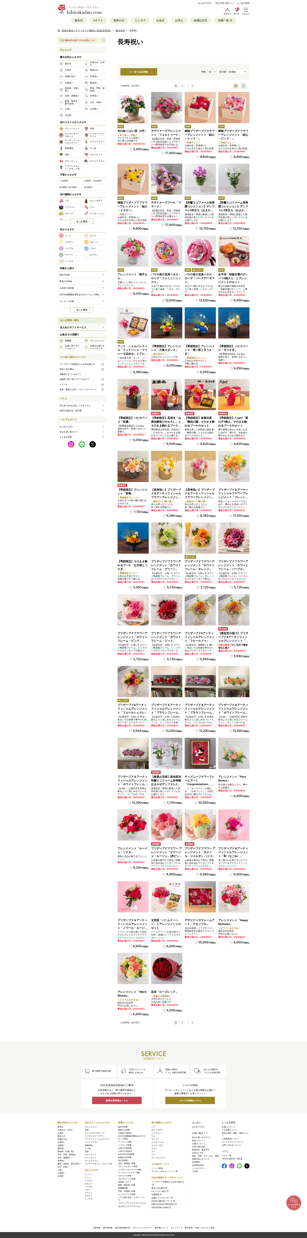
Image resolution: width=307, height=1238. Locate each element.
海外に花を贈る (66, 369)
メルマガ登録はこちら (190, 1100)
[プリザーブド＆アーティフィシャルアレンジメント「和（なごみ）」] (233, 825)
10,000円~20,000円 (68, 187)
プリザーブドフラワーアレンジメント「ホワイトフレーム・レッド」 (166, 637)
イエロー (89, 1181)
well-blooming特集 (126, 1154)
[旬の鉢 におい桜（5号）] (133, 107)
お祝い (60, 1170)
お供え (179, 20)
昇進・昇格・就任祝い (67, 1154)
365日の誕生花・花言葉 (70, 410)
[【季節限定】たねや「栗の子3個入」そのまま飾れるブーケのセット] (233, 394)
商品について (198, 1141)
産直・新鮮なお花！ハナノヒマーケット (78, 389)
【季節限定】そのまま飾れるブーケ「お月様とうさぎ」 (132, 565)
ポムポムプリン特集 (126, 1179)
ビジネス (140, 20)
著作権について (161, 1228)
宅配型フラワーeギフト (70, 374)
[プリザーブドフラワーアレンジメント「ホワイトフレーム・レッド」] (166, 609)
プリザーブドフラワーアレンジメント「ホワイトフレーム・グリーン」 (166, 565)
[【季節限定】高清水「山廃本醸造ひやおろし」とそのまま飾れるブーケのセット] (166, 394)
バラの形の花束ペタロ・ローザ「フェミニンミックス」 (166, 278)
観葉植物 (89, 1145)
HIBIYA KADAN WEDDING (162, 1204)
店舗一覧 (223, 20)
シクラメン (156, 1133)
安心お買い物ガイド (224, 3)
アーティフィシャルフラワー (97, 1139)
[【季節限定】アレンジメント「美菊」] (133, 466)
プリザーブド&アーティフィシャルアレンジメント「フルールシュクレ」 (132, 708)
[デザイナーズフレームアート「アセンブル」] (200, 896)
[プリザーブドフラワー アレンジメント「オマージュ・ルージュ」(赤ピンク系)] (166, 825)
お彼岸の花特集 (125, 1133)
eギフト (98, 20)
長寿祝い (61, 1161)
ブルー (88, 1190)
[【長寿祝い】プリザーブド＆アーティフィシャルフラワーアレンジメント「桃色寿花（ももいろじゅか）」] (200, 466)
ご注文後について (229, 1130)
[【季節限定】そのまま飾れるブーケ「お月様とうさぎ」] (133, 538)
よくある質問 (243, 3)
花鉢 (87, 1151)
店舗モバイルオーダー (161, 1198)
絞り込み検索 (141, 72)
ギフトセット (90, 1158)
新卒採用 (189, 1228)
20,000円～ (89, 187)
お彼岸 (60, 1133)
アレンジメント (91, 1127)
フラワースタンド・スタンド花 (98, 1164)
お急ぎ (160, 20)
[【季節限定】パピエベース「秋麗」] (133, 394)
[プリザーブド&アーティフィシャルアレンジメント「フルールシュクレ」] (133, 681)
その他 (195, 1171)
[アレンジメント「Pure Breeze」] (233, 753)
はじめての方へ (205, 3)
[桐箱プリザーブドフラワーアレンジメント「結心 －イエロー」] (133, 179)
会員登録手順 (198, 1165)
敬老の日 (119, 20)
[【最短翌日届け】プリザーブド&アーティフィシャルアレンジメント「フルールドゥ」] (233, 609)
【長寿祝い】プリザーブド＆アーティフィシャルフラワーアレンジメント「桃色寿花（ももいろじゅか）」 (200, 497)
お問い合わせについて (231, 1145)
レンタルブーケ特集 (126, 1194)
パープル (89, 1187)
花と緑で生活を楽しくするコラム (75, 405)
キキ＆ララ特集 (125, 1176)
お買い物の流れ (198, 1147)
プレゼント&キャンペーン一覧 (164, 1171)
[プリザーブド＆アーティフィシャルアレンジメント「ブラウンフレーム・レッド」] (166, 681)
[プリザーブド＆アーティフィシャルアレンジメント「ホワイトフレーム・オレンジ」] (233, 681)
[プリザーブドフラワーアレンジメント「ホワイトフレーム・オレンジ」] (200, 538)
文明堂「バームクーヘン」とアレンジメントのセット (166, 924)
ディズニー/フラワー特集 (129, 1173)
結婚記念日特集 (125, 1157)
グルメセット (90, 1154)
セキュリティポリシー (142, 1228)
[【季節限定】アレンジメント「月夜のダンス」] (166, 322)
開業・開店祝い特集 (126, 1185)
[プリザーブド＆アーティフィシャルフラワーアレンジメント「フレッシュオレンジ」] (233, 466)
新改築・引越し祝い (66, 1151)
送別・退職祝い (64, 1158)
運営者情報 (108, 1228)
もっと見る (81, 221)
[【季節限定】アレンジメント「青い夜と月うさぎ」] (200, 322)
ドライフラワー (91, 1142)
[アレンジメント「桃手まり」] (133, 251)
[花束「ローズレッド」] (166, 968)
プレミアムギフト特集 (127, 1166)
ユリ (153, 1154)
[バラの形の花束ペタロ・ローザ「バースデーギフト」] (200, 251)
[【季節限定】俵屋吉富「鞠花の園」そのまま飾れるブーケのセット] (200, 394)
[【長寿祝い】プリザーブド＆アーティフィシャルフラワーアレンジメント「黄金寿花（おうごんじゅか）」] (166, 466)
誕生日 (79, 20)
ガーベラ (155, 1139)
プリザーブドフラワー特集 (129, 1170)
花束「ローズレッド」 (164, 991)
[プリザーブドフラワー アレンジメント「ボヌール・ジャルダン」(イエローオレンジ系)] (200, 825)
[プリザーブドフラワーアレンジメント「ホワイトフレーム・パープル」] (233, 538)
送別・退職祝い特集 (126, 1163)
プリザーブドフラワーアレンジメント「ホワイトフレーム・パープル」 (233, 565)
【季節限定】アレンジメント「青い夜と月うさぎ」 (200, 350)
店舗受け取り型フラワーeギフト (74, 379)
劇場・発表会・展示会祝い (69, 1164)
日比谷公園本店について (162, 1201)
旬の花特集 (123, 1160)
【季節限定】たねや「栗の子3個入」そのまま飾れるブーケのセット (233, 421)
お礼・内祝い (63, 1167)
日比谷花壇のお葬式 (160, 1207)
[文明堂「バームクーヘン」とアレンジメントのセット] (166, 896)
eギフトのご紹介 (158, 1191)
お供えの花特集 (125, 1148)
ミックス (89, 1199)
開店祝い (61, 1148)
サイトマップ (176, 1228)
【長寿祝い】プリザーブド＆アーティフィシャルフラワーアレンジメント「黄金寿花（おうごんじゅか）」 (166, 497)
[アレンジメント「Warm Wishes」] (133, 968)
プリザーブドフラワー (94, 1136)
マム (153, 1136)
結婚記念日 (200, 20)
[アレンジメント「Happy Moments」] (233, 896)
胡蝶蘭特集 (123, 1188)
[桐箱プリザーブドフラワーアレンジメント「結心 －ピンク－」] (233, 107)
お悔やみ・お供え (65, 1130)
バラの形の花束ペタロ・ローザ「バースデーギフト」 (200, 278)
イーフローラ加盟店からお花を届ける (77, 364)
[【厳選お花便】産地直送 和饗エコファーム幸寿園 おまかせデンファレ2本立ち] (166, 753)
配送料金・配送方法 (200, 1150)
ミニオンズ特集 (125, 1145)
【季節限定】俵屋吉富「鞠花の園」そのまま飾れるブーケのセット (200, 421)
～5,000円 (63, 181)
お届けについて (198, 1144)
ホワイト (89, 1196)
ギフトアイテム (91, 1161)
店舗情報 (155, 1194)
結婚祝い (61, 1145)
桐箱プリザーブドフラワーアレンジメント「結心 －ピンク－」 (233, 134)
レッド (88, 1174)
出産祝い (61, 1142)
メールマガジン (198, 1168)
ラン (153, 1151)
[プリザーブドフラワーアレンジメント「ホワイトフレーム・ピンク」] (133, 609)
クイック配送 (157, 1168)
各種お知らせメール (200, 1159)
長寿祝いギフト (125, 1182)
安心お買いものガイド (201, 1137)
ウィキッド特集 (125, 1142)
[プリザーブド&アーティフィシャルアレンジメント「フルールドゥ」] (200, 609)
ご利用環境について (230, 1139)
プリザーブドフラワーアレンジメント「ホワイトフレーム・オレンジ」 (200, 565)
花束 (87, 1130)
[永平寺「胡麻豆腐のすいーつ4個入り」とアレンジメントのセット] (233, 251)
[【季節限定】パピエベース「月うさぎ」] (233, 322)
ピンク (88, 1177)
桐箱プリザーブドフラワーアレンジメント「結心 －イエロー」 (132, 206)
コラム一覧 (226, 1156)
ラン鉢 (88, 1148)
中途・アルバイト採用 (204, 1228)
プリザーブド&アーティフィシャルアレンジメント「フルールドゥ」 (200, 637)
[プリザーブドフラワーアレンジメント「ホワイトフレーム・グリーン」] (166, 538)
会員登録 (196, 1162)
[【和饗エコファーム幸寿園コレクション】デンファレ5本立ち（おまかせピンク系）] (200, 179)
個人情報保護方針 (122, 1228)
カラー (154, 1148)
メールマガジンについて (232, 1142)
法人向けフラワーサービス (129, 1206)
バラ (153, 1127)
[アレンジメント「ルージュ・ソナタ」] (133, 825)
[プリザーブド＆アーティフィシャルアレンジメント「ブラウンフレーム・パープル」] (200, 681)
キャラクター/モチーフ (95, 1133)
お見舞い (61, 1173)
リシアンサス (157, 1145)
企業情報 (96, 1228)
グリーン (89, 1193)
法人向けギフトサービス (73, 327)
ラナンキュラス (158, 1158)
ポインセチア (157, 1130)
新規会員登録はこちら (117, 1100)
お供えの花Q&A (125, 1151)
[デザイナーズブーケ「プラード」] (166, 179)
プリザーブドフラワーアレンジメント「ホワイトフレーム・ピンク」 (132, 637)
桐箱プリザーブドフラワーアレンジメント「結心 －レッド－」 (200, 134)
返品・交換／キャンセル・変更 (205, 1156)
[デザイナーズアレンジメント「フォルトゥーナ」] (166, 107)
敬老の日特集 (124, 1130)
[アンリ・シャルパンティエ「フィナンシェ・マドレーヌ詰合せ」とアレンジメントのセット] (133, 322)
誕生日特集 (123, 1127)
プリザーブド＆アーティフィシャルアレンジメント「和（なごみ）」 (233, 852)
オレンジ (89, 1184)
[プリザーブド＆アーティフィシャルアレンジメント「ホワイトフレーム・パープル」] (133, 753)
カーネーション (158, 1142)
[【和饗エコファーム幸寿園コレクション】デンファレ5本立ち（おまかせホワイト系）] (233, 179)
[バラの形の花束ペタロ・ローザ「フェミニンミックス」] (166, 251)
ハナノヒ (63, 384)
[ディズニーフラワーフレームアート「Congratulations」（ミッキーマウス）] (200, 753)
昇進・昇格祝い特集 (126, 1191)
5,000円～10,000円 (93, 181)
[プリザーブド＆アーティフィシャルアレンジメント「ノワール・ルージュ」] (133, 896)
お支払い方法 (198, 1153)
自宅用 (60, 1176)
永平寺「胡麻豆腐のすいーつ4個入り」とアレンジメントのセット (233, 278)
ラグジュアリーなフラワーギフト (132, 1203)
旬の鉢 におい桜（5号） (132, 130)
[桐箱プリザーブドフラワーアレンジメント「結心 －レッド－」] (200, 107)
